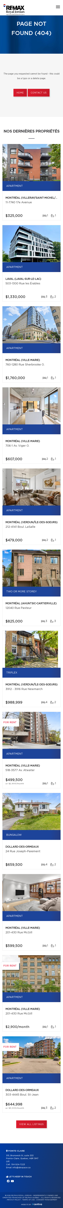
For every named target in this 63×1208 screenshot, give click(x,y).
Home (20, 93)
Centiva (37, 1204)
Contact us (38, 93)
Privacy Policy (14, 1200)
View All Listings (31, 1124)
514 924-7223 (18, 1165)
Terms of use (28, 1200)
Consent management (46, 1200)
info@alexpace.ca (21, 1168)
